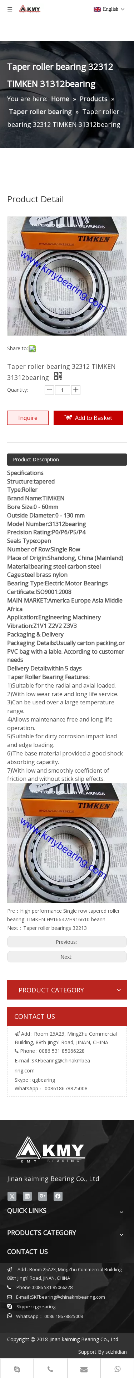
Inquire (28, 418)
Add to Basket (93, 418)
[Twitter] (12, 1196)
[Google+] (42, 1196)
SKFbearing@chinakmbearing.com (68, 1297)
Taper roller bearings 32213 (55, 928)
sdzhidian (116, 1351)
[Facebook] (58, 1196)
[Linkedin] (27, 1196)
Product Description (36, 459)
